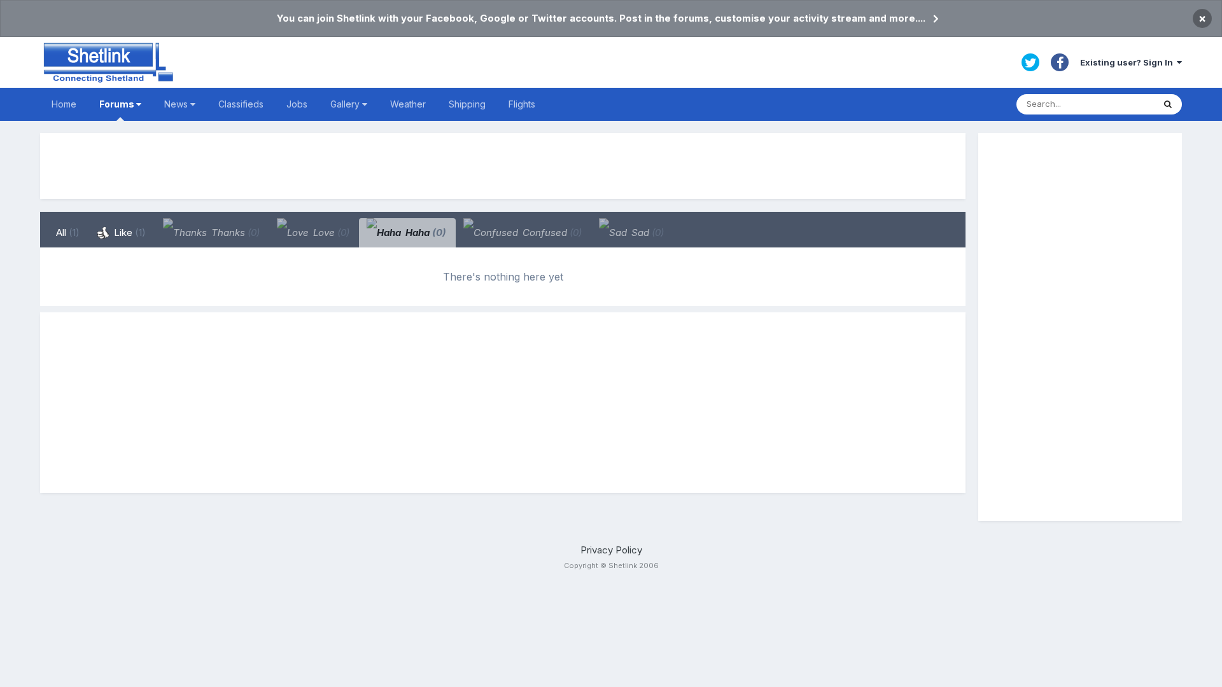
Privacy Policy (611, 550)
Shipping (467, 104)
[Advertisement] (502, 166)
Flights (522, 104)
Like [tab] (128, 232)
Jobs (296, 104)
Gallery (346, 104)
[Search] (1168, 104)
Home (64, 104)
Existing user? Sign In (1128, 62)
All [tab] (68, 232)
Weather (408, 104)
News (177, 104)
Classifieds (240, 104)
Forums (117, 104)
